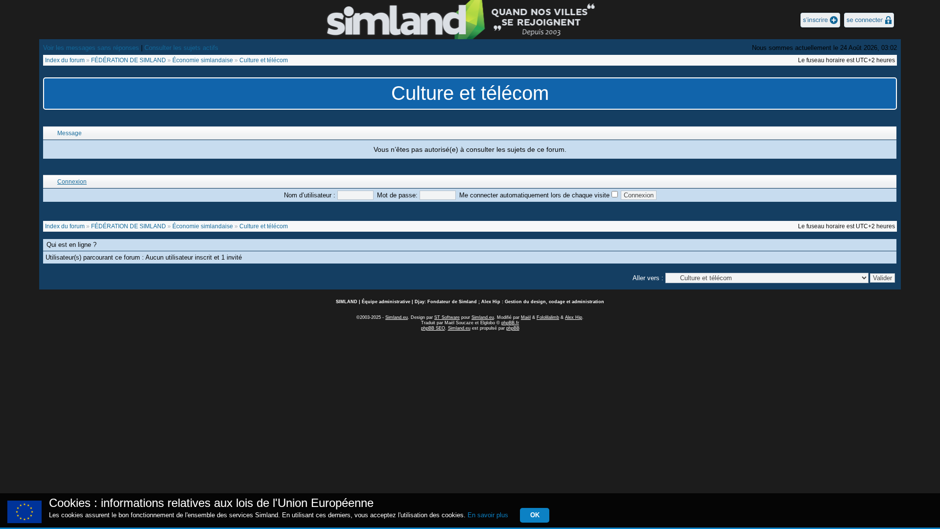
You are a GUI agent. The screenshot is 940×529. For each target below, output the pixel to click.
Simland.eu (396, 317)
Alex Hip (573, 317)
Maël (526, 317)
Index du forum (65, 60)
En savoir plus (488, 515)
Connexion (72, 181)
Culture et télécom (263, 60)
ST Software (447, 317)
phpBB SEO (433, 328)
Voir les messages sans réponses (91, 47)
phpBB (512, 328)
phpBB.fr (510, 322)
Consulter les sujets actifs (181, 47)
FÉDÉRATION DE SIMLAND (128, 60)
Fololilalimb (548, 317)
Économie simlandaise (202, 60)
